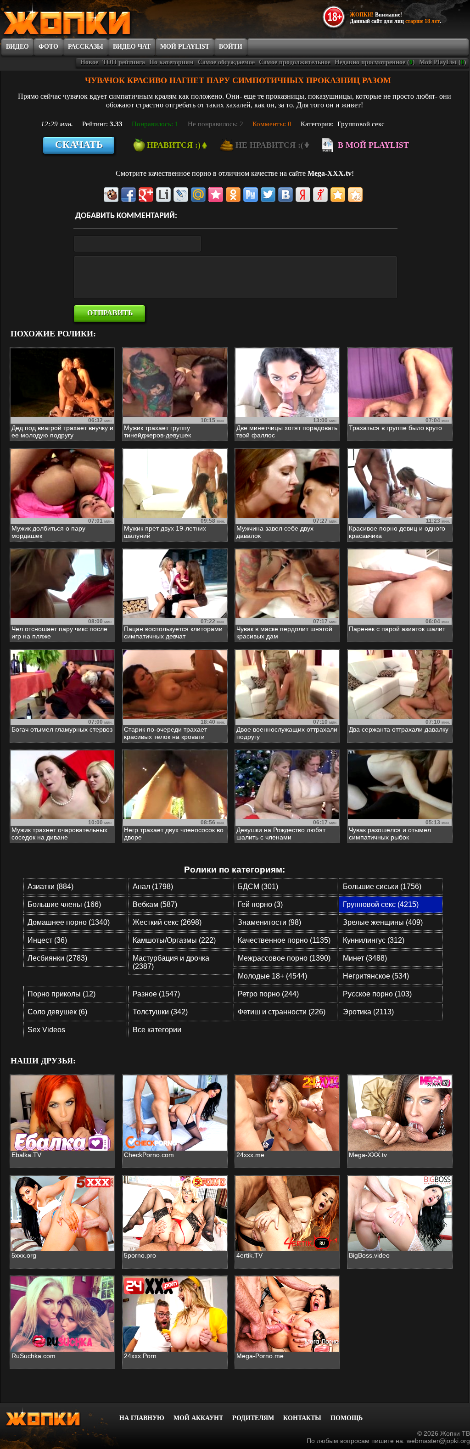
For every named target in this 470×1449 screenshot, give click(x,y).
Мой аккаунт (198, 1418)
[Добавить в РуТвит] (250, 194)
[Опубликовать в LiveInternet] (163, 194)
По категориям (171, 62)
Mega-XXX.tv (330, 173)
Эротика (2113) (368, 1012)
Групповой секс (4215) (381, 904)
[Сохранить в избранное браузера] (337, 194)
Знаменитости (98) (269, 922)
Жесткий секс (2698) (167, 922)
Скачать (79, 144)
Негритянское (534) (376, 976)
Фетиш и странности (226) (281, 1012)
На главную (141, 1418)
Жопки (55, 1417)
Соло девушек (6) (57, 1012)
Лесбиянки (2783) (57, 958)
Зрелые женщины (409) (383, 922)
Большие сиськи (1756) (382, 886)
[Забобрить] (111, 194)
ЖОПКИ (87, 20)
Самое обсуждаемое (226, 62)
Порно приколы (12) (61, 994)
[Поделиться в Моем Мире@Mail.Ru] (198, 194)
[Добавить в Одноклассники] (233, 194)
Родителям (253, 1418)
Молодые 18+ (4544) (272, 976)
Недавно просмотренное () (375, 62)
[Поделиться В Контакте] (285, 194)
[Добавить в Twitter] (268, 194)
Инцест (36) (47, 940)
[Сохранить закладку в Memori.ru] (215, 194)
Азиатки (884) (50, 886)
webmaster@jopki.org (438, 1440)
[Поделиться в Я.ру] (320, 194)
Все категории (157, 1030)
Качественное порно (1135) (284, 940)
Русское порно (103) (377, 994)
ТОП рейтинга (123, 62)
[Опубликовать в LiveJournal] (180, 194)
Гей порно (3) (260, 904)
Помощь (346, 1418)
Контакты (302, 1418)
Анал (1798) (153, 886)
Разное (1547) (156, 994)
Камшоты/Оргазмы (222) (174, 940)
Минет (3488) (365, 958)
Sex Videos (46, 1030)
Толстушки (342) (160, 1012)
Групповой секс (361, 124)
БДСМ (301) (258, 886)
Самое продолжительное (294, 62)
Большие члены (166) (64, 904)
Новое (89, 62)
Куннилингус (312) (373, 940)
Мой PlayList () (442, 62)
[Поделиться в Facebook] (128, 194)
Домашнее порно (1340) (69, 922)
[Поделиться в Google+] (146, 194)
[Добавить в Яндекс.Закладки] (303, 194)
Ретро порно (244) (268, 994)
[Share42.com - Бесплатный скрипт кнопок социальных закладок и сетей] (355, 194)
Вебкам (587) (155, 904)
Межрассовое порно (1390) (284, 958)
